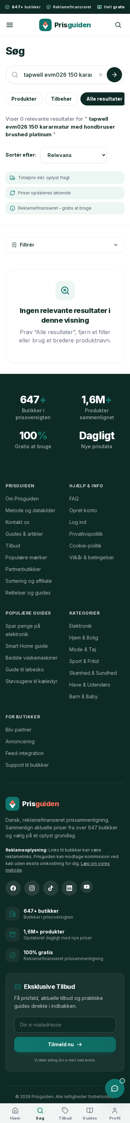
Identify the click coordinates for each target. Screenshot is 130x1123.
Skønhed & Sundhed (93, 673)
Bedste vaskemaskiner (32, 658)
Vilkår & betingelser (91, 557)
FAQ (74, 498)
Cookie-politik (85, 546)
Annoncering (20, 741)
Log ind (77, 522)
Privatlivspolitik (86, 534)
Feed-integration (25, 753)
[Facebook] (13, 888)
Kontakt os (17, 522)
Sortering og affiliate (29, 581)
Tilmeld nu (61, 1044)
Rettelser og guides (28, 593)
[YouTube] (86, 887)
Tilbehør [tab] (61, 99)
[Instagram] (32, 888)
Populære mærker (26, 557)
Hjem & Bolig (83, 638)
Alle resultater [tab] (104, 99)
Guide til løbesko (25, 669)
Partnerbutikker (23, 569)
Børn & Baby (83, 696)
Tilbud (13, 546)
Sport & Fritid (84, 661)
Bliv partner (19, 730)
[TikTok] (50, 888)
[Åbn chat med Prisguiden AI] (114, 1088)
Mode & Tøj (82, 649)
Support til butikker (27, 765)
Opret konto (83, 510)
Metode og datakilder (30, 510)
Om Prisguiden (22, 498)
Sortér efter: (21, 155)
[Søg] (118, 25)
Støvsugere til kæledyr (32, 681)
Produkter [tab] (23, 99)
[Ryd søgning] (100, 74)
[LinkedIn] (69, 888)
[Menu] (10, 25)
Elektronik (80, 626)
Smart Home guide (27, 646)
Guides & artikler (24, 534)
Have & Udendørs (89, 685)
